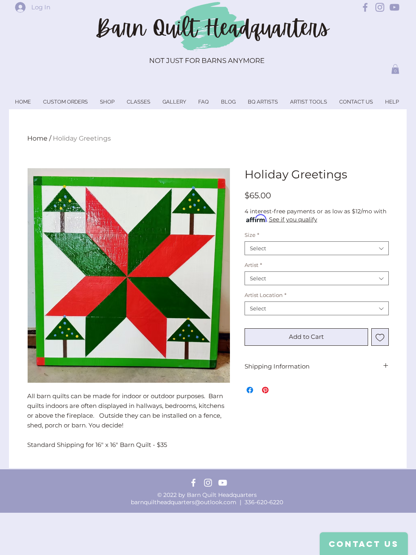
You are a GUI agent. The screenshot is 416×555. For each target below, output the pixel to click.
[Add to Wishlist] (380, 337)
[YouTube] (222, 482)
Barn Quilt (149, 28)
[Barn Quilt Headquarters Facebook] (365, 7)
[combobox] (317, 248)
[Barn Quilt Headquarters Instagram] (380, 7)
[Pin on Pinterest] (265, 390)
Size (252, 235)
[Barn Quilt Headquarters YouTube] (394, 7)
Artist (253, 265)
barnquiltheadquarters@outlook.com (183, 502)
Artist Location (265, 295)
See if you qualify (293, 219)
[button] (395, 69)
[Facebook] (193, 482)
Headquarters (266, 28)
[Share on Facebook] (250, 390)
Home (37, 138)
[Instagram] (208, 482)
